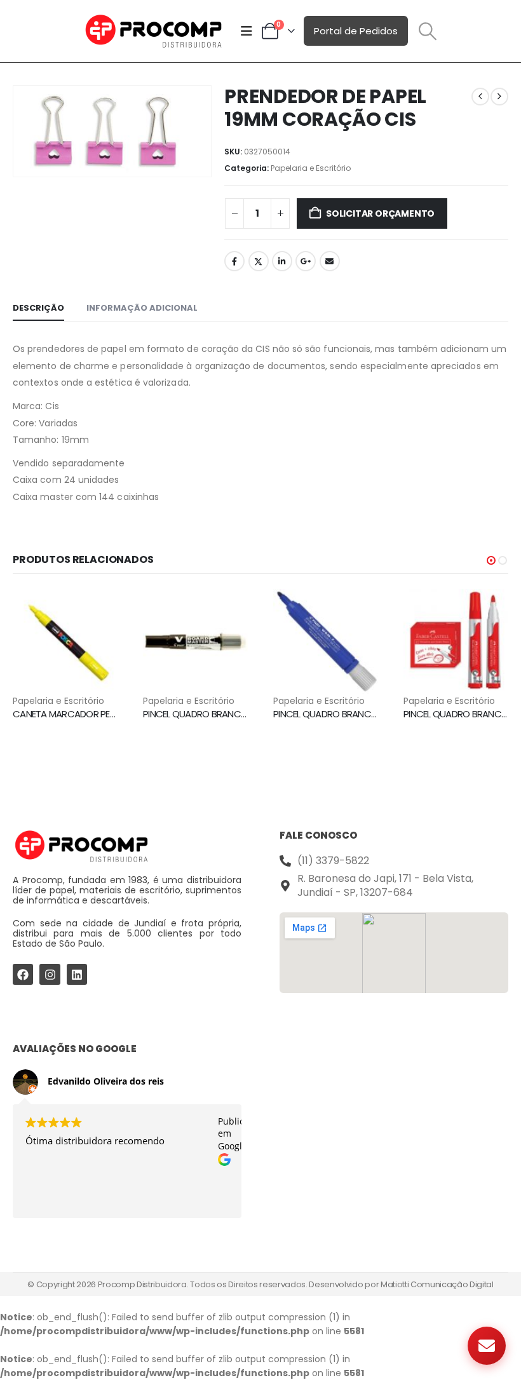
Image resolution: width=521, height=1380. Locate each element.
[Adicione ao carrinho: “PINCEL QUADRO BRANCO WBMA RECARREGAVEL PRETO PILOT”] (226, 610)
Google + (305, 261)
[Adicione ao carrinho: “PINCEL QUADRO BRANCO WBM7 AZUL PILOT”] (357, 610)
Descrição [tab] (38, 308)
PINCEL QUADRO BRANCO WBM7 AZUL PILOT (363, 713)
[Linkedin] (77, 974)
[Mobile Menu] (246, 31)
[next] (499, 96)
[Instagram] (49, 974)
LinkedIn (282, 261)
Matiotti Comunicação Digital (437, 1284)
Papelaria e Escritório (311, 168)
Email (330, 261)
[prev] (480, 96)
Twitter (258, 261)
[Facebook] (23, 974)
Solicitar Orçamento (380, 213)
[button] (427, 31)
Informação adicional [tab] (142, 308)
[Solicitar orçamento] (487, 1346)
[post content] (65, 641)
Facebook (234, 261)
